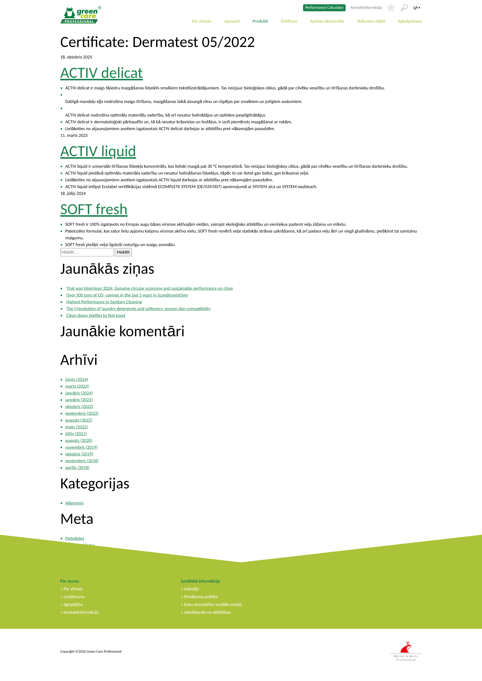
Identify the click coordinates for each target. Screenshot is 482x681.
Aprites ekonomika (327, 21)
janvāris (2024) (79, 393)
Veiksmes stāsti (371, 21)
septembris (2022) (82, 413)
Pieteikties (74, 538)
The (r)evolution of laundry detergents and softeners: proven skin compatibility (138, 308)
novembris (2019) (81, 447)
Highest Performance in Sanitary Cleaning (104, 302)
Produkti (260, 21)
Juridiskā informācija (200, 581)
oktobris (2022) (79, 406)
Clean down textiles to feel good (95, 315)
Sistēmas (289, 21)
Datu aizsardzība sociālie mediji (213, 604)
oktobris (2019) (79, 454)
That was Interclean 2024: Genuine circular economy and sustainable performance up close (149, 288)
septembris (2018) (82, 461)
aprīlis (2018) (77, 467)
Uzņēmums (74, 596)
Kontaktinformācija (366, 8)
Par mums (69, 581)
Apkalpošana (410, 21)
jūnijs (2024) (76, 379)
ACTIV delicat (101, 72)
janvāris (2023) (79, 400)
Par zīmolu (201, 21)
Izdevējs (191, 589)
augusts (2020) (78, 440)
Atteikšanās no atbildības (207, 612)
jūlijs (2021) (76, 433)
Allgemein (74, 503)
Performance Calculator (324, 7)
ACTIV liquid (98, 150)
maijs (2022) (76, 427)
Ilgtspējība (73, 604)
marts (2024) (77, 386)
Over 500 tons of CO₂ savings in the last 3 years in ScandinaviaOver (127, 295)
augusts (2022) (78, 420)
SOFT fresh (94, 208)
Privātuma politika (201, 596)
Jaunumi (232, 21)
